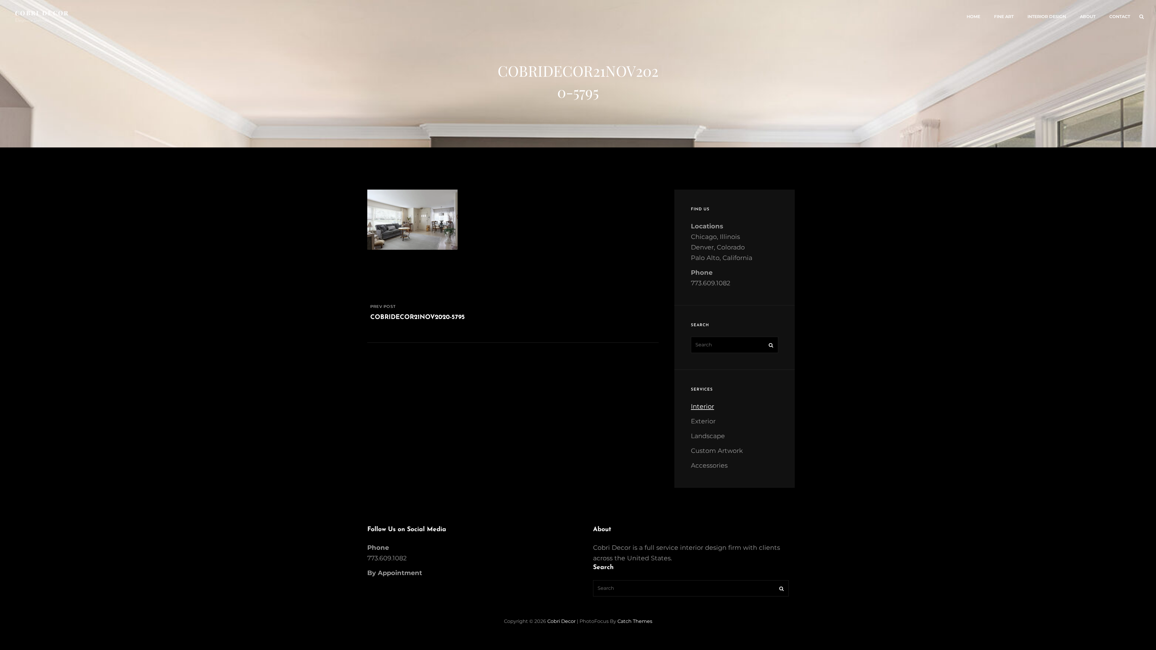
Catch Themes (634, 621)
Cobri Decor (42, 13)
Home (973, 16)
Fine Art (1004, 16)
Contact (1119, 16)
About (1087, 16)
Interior (702, 406)
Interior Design (1046, 16)
